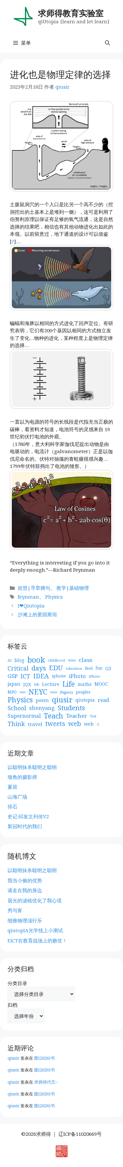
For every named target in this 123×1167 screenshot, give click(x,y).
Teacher (76, 715)
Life (68, 684)
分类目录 (17, 983)
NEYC (38, 692)
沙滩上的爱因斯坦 (37, 614)
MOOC (101, 684)
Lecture (50, 684)
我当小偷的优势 (25, 880)
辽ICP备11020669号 (80, 1134)
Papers (66, 692)
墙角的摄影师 (22, 777)
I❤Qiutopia (31, 605)
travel (35, 724)
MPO (12, 692)
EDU (56, 668)
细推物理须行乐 (25, 920)
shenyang (42, 708)
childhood (56, 660)
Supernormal (24, 715)
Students (71, 708)
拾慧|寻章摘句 (34, 587)
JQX (27, 684)
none (53, 692)
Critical (18, 668)
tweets (55, 724)
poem (42, 700)
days (38, 668)
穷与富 (15, 910)
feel (88, 668)
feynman (28, 596)
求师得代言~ (46, 1082)
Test (93, 716)
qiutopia (85, 700)
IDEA (41, 676)
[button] (107, 43)
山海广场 (17, 796)
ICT (25, 676)
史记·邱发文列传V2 (28, 816)
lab (36, 684)
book (36, 660)
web (74, 724)
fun (98, 668)
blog (19, 660)
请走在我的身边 (25, 890)
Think (16, 724)
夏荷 (12, 786)
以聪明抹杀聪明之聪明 (32, 767)
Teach (53, 716)
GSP (13, 676)
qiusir (62, 700)
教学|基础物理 (72, 587)
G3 (108, 668)
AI (9, 660)
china (72, 660)
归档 (12, 1005)
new (23, 692)
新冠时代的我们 (25, 826)
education (74, 668)
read (103, 700)
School (17, 708)
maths (85, 684)
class (85, 660)
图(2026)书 (44, 1058)
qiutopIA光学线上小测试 (35, 930)
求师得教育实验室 (71, 12)
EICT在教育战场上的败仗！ (37, 940)
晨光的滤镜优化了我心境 (35, 900)
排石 (12, 806)
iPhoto (77, 676)
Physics (54, 596)
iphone (59, 676)
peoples (83, 692)
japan (14, 684)
